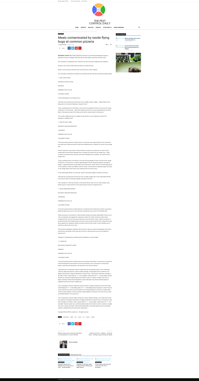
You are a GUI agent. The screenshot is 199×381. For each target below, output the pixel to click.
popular (93, 317)
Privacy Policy (84, 1)
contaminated (66, 317)
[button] (139, 27)
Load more (127, 71)
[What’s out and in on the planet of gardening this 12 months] (128, 39)
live (83, 317)
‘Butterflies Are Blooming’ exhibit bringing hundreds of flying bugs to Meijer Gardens (85, 366)
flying (71, 317)
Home (76, 27)
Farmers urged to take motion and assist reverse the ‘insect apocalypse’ (103, 366)
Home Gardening (119, 27)
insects (79, 317)
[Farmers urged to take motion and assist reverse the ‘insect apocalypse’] (103, 360)
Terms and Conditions (75, 1)
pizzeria (88, 317)
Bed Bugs (91, 27)
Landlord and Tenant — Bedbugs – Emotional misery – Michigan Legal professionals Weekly (100, 334)
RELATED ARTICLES (64, 354)
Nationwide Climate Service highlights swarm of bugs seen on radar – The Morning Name (66, 366)
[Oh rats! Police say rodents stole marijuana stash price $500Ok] (128, 46)
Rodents (98, 27)
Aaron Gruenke (62, 44)
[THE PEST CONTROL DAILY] (99, 14)
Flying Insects (107, 27)
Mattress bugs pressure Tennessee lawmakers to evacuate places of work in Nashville (70, 334)
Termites (83, 27)
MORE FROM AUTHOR (76, 354)
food (75, 317)
